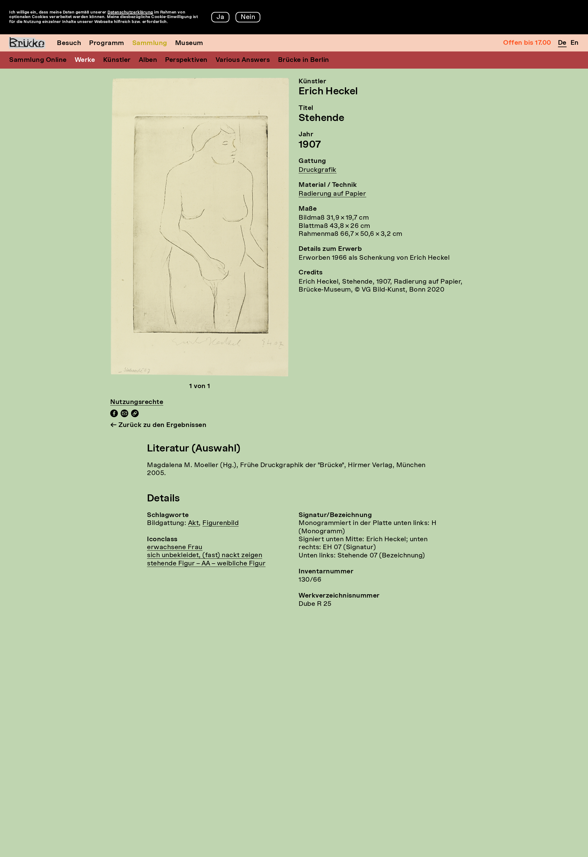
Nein (248, 17)
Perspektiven (186, 60)
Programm (106, 43)
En (575, 43)
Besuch (69, 43)
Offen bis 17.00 (527, 43)
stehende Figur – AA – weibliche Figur (206, 564)
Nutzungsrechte (136, 402)
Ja (220, 17)
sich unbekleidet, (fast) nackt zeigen (204, 555)
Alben (148, 60)
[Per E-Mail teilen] (124, 415)
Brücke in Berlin (303, 60)
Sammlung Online (38, 60)
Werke (85, 60)
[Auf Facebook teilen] (114, 415)
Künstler (117, 60)
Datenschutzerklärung (130, 12)
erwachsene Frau (174, 547)
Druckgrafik (318, 170)
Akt (193, 523)
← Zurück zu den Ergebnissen (158, 425)
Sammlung (149, 43)
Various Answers (243, 60)
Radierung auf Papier (332, 194)
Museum (189, 43)
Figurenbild (220, 523)
